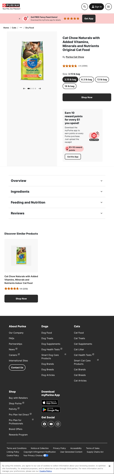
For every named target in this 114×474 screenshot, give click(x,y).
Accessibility (76, 448)
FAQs (11, 338)
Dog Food (46, 332)
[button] (87, 97)
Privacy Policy (59, 448)
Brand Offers (15, 429)
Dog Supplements (50, 343)
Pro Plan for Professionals (16, 422)
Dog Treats (47, 338)
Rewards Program (18, 434)
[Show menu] (108, 6)
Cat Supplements (83, 343)
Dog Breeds (47, 369)
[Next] (39, 88)
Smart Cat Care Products (82, 362)
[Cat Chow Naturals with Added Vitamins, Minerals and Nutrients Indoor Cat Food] (21, 255)
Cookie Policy (13, 455)
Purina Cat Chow (75, 57)
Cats (14, 27)
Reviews (17, 213)
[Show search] (84, 6)
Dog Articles (48, 375)
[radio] (70, 79)
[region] (57, 468)
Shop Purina (15, 403)
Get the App (72, 156)
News (12, 349)
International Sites (18, 360)
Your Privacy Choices (33, 455)
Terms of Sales (92, 448)
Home (6, 27)
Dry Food (29, 27)
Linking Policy (13, 452)
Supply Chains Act (95, 452)
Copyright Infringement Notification (40, 452)
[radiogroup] (87, 83)
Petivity (13, 409)
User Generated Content (71, 452)
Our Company (16, 332)
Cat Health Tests (82, 355)
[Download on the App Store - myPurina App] (49, 402)
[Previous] (24, 88)
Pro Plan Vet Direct (19, 414)
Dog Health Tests (50, 349)
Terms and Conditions (16, 448)
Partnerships (15, 343)
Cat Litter (79, 349)
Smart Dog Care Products (50, 357)
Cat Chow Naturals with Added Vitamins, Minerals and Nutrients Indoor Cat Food (21, 279)
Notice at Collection (40, 448)
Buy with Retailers (18, 397)
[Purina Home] (41, 6)
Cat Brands (80, 369)
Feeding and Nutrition (28, 202)
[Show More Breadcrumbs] (21, 27)
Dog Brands (47, 363)
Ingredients (20, 191)
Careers (13, 355)
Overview (18, 181)
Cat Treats (79, 338)
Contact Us (17, 367)
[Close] (19, 18)
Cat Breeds (80, 375)
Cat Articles (80, 380)
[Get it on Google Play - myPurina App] (50, 409)
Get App (88, 18)
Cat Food (79, 332)
